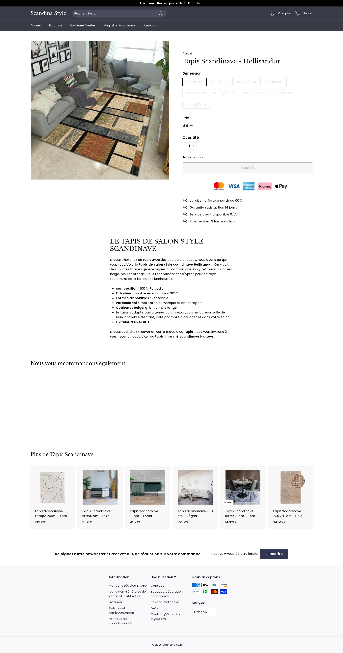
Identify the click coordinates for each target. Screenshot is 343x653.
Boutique (55, 25)
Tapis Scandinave (71, 454)
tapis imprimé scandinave (177, 336)
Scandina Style (48, 13)
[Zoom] (100, 110)
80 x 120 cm (220, 82)
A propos (149, 25)
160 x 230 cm (224, 93)
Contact (157, 585)
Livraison (115, 602)
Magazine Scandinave (120, 25)
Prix (186, 118)
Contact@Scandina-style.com (167, 616)
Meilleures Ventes (83, 25)
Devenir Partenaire (165, 602)
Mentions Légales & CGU (128, 585)
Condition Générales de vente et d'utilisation (127, 593)
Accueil (36, 25)
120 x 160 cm (273, 82)
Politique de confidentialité (120, 621)
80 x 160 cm (246, 82)
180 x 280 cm (281, 93)
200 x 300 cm (253, 93)
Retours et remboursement (121, 610)
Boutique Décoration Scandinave (167, 593)
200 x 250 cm (196, 104)
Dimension (192, 73)
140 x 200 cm (196, 93)
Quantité (191, 137)
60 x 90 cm (194, 82)
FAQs (154, 608)
